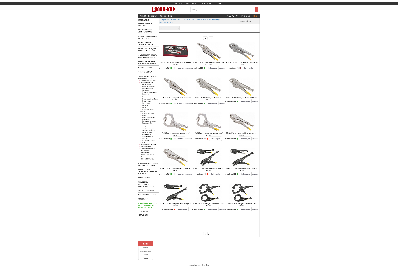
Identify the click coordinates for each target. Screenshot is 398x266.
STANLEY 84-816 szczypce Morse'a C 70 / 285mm (175, 134)
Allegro (255, 15)
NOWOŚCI (143, 215)
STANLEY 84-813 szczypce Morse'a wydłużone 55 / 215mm (208, 63)
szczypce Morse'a (166, 22)
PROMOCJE (143, 211)
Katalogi (171, 15)
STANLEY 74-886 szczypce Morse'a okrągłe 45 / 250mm (241, 169)
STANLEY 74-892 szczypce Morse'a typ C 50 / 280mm (241, 205)
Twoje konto (245, 15)
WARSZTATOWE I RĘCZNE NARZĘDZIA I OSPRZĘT (188, 20)
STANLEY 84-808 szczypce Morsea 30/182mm (241, 98)
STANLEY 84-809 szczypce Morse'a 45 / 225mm (208, 99)
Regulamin (152, 15)
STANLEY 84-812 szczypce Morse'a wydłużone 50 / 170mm (175, 99)
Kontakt (143, 15)
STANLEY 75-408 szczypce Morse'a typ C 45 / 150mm (208, 205)
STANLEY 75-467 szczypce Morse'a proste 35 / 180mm (208, 169)
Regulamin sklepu (145, 251)
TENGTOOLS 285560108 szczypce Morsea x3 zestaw (175, 63)
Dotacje (163, 15)
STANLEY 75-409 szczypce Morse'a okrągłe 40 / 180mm (175, 205)
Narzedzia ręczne (215, 20)
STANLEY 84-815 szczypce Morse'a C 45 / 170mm (209, 134)
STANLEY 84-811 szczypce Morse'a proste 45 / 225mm (241, 134)
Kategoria (163, 20)
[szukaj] (256, 9)
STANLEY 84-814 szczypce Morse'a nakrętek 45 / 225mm (242, 63)
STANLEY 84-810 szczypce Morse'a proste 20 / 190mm (175, 169)
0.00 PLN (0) (232, 15)
